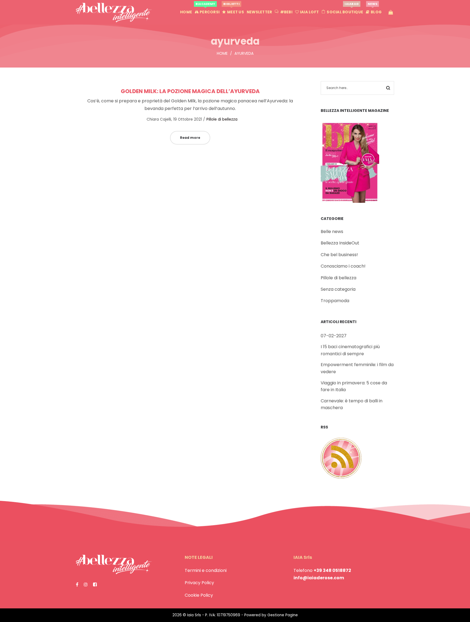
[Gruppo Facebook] (95, 584)
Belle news (332, 231)
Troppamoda (335, 301)
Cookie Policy (199, 595)
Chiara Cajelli (156, 119)
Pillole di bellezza (221, 119)
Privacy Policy (199, 583)
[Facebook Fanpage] (77, 584)
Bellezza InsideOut (340, 243)
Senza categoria (338, 289)
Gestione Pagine (282, 615)
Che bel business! (339, 255)
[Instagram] (86, 584)
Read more (190, 137)
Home (222, 53)
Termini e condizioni (206, 570)
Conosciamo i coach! (343, 266)
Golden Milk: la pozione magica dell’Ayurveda (190, 91)
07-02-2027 (334, 336)
